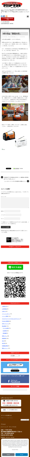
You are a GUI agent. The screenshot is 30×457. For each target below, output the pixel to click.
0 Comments (22, 36)
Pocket (21, 168)
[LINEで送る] (16, 168)
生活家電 (5, 330)
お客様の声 (4, 306)
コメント (3, 196)
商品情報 (4, 326)
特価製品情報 (5, 345)
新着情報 (4, 338)
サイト (2, 218)
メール (3, 215)
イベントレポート (6, 313)
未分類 (11, 36)
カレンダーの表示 (24, 419)
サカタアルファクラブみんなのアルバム (11, 318)
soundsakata (4, 36)
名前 (2, 211)
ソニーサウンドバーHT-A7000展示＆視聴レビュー (16, 181)
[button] (2, 420)
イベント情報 (5, 316)
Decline (8, 454)
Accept (21, 454)
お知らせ (4, 311)
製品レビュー (16, 36)
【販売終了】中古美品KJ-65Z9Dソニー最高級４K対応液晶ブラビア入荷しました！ (15, 178)
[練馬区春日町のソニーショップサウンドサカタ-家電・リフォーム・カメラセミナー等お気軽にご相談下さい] (12, 7)
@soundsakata (15, 369)
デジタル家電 (6, 328)
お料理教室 (4, 309)
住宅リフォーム (5, 323)
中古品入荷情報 (5, 321)
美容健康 (5, 333)
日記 (9, 36)
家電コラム (4, 336)
